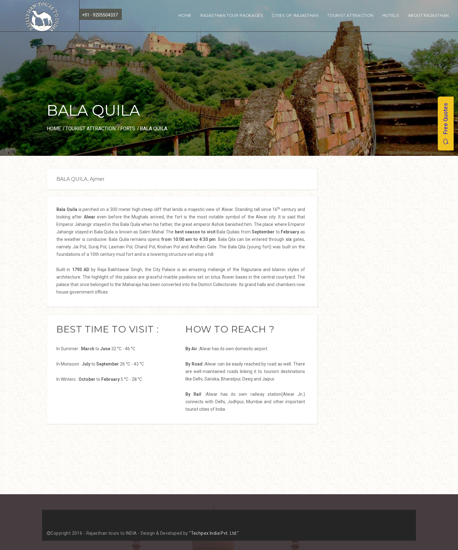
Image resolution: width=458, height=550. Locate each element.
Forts (127, 129)
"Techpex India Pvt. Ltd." (214, 533)
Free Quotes (445, 121)
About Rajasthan (428, 15)
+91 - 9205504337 (100, 14)
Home (185, 15)
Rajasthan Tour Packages (231, 15)
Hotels (390, 15)
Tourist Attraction (350, 15)
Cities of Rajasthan (295, 15)
